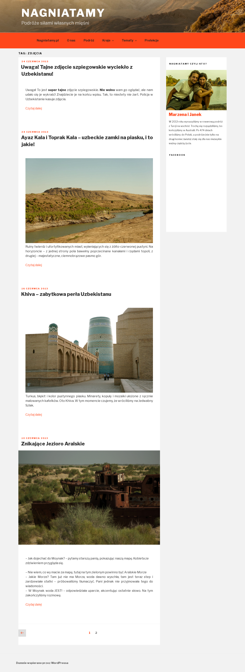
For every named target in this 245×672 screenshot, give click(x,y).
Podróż (89, 40)
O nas (71, 40)
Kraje (106, 40)
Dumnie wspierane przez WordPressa (42, 663)
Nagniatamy (63, 12)
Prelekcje (152, 40)
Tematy (127, 40)
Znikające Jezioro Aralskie (53, 444)
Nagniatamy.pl (48, 40)
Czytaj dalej (33, 108)
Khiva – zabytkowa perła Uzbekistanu (66, 294)
